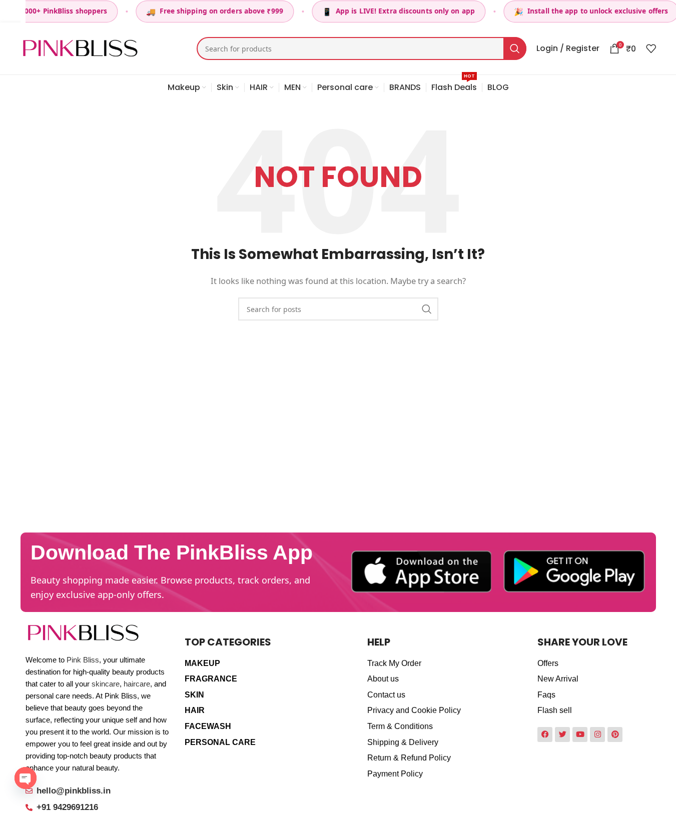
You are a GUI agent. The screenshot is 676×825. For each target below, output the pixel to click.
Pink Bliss (83, 660)
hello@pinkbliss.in (74, 791)
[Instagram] (597, 734)
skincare (106, 684)
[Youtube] (579, 734)
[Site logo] (80, 47)
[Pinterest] (614, 734)
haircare (137, 684)
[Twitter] (562, 734)
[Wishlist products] (651, 48)
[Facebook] (544, 734)
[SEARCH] (514, 48)
